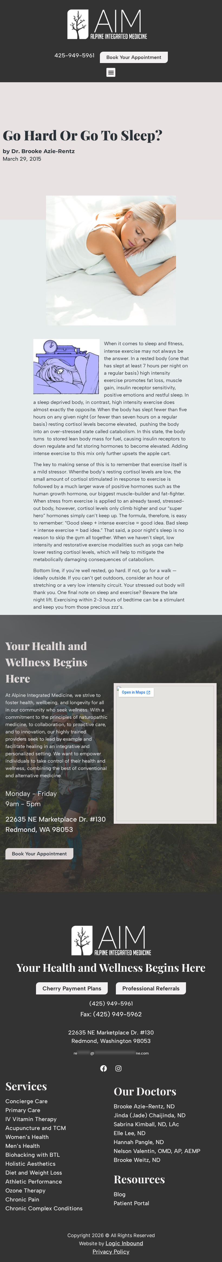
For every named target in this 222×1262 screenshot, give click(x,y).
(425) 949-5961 (111, 1003)
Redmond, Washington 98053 (111, 1040)
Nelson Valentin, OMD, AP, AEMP (157, 1151)
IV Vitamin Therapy (31, 1119)
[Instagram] (118, 1068)
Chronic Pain (22, 1199)
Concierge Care (26, 1101)
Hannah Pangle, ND (139, 1142)
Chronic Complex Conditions (44, 1208)
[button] (110, 72)
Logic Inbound (124, 1243)
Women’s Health (27, 1137)
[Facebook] (103, 1068)
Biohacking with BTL (32, 1154)
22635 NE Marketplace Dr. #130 (111, 1032)
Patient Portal (131, 1203)
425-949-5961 (74, 55)
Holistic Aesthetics (30, 1163)
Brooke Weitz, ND (137, 1159)
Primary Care (22, 1110)
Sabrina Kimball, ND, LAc (146, 1124)
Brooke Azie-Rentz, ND (144, 1106)
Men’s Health (22, 1145)
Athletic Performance (33, 1181)
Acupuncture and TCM (35, 1128)
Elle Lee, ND (129, 1133)
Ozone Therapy (25, 1190)
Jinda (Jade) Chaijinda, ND (149, 1115)
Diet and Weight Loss (33, 1172)
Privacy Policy (111, 1251)
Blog (120, 1194)
